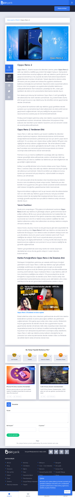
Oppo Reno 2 (22, 70)
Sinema (8, 481)
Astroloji (24, 463)
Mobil (17, 20)
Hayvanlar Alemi (27, 475)
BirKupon (41, 463)
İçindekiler (9, 70)
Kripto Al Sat (62, 8)
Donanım (8, 469)
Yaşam (24, 485)
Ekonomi (41, 469)
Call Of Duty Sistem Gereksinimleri (51, 387)
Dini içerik (57, 466)
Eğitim (24, 469)
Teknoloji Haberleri (11, 485)
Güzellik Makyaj (59, 472)
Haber (8, 475)
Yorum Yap (9, 79)
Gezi (23, 472)
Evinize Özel (58, 469)
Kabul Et (67, 491)
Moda (56, 475)
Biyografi (57, 463)
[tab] (9, 494)
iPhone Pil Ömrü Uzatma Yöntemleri (18, 387)
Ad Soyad (10, 425)
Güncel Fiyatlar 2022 (45, 472)
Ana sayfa (10, 20)
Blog (7, 466)
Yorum (8, 410)
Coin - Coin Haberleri (45, 466)
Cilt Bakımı (25, 466)
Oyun (7, 478)
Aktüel (8, 463)
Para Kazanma (26, 478)
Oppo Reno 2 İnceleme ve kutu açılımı (30, 312)
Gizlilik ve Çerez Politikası (48, 488)
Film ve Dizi (9, 472)
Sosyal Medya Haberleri (29, 481)
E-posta (41, 425)
